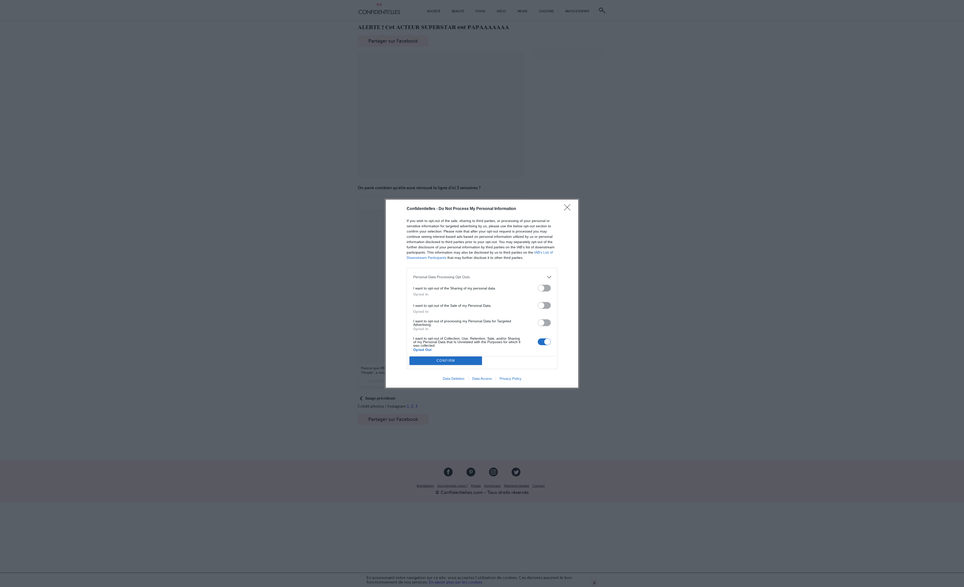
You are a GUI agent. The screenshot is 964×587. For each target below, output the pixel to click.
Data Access (482, 379)
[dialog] (482, 293)
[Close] (569, 209)
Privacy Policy (510, 379)
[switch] (544, 288)
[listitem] (482, 277)
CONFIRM (446, 360)
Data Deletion (453, 379)
